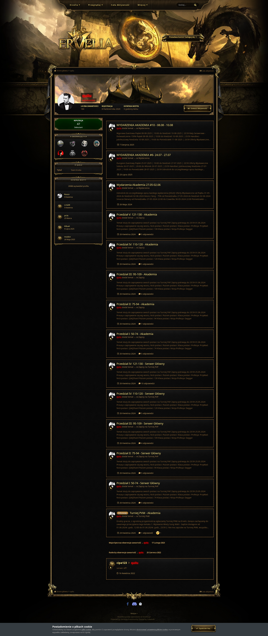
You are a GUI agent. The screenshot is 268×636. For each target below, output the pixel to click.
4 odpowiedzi (147, 294)
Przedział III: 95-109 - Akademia (137, 274)
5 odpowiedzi (147, 234)
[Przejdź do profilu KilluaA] (59, 227)
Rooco (67, 194)
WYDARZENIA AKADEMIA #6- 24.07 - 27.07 (144, 155)
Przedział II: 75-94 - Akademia (135, 304)
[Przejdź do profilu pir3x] (59, 217)
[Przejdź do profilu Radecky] (60, 143)
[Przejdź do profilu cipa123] (112, 564)
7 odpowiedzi (147, 323)
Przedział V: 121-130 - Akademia (137, 214)
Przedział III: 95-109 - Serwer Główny (140, 423)
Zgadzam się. (204, 628)
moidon (67, 236)
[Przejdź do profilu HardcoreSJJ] (84, 153)
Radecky (113, 552)
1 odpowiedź (147, 533)
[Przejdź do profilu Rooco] (59, 195)
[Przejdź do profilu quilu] (112, 126)
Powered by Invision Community (124, 619)
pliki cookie (86, 629)
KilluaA (67, 226)
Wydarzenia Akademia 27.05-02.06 (139, 185)
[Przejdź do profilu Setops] (60, 153)
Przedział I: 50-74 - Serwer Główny (138, 483)
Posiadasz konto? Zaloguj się (182, 37)
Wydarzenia (143, 128)
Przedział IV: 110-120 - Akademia (137, 244)
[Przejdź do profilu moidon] (59, 238)
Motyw (134, 613)
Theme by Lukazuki (146, 619)
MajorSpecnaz (115, 542)
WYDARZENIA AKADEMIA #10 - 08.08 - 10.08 (145, 125)
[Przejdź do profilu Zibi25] (84, 143)
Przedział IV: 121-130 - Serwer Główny (141, 364)
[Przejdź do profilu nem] (72, 143)
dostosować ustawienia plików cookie (152, 629)
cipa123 (122, 563)
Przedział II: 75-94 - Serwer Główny (139, 453)
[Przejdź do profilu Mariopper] (96, 143)
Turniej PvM (143, 516)
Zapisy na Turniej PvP (148, 367)
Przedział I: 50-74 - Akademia (135, 334)
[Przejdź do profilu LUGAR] (59, 206)
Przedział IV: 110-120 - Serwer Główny (141, 393)
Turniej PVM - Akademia (145, 513)
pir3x (66, 215)
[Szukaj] (195, 5)
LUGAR (67, 205)
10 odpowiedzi (148, 383)
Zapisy (141, 217)
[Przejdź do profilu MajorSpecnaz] (72, 153)
